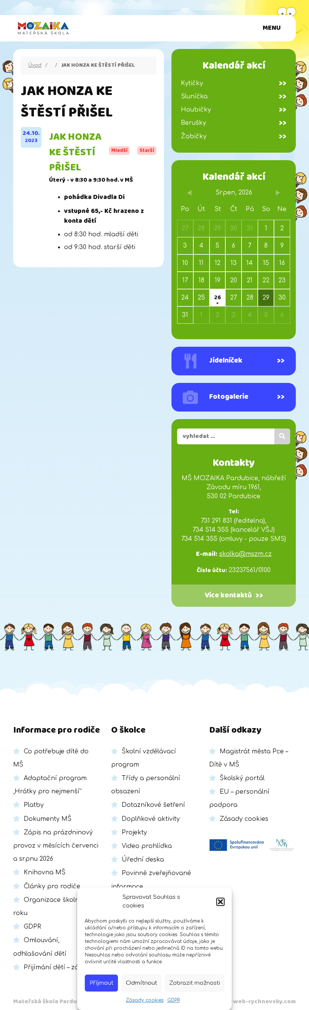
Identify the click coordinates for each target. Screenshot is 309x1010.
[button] (220, 902)
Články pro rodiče (52, 886)
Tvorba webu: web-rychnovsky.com (244, 1001)
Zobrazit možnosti (194, 983)
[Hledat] (282, 436)
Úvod (34, 65)
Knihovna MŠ (45, 872)
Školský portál (242, 778)
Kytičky (233, 83)
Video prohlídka (147, 846)
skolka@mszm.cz (245, 554)
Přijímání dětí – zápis (56, 967)
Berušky (233, 123)
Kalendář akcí (233, 177)
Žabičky (233, 136)
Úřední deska (143, 859)
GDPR (173, 1000)
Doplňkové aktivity (151, 819)
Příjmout (101, 983)
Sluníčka (233, 96)
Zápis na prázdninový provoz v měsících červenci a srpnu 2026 (55, 845)
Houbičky (233, 109)
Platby (34, 805)
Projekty (134, 832)
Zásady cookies (145, 1000)
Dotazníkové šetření (153, 805)
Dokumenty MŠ (48, 819)
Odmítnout (141, 983)
